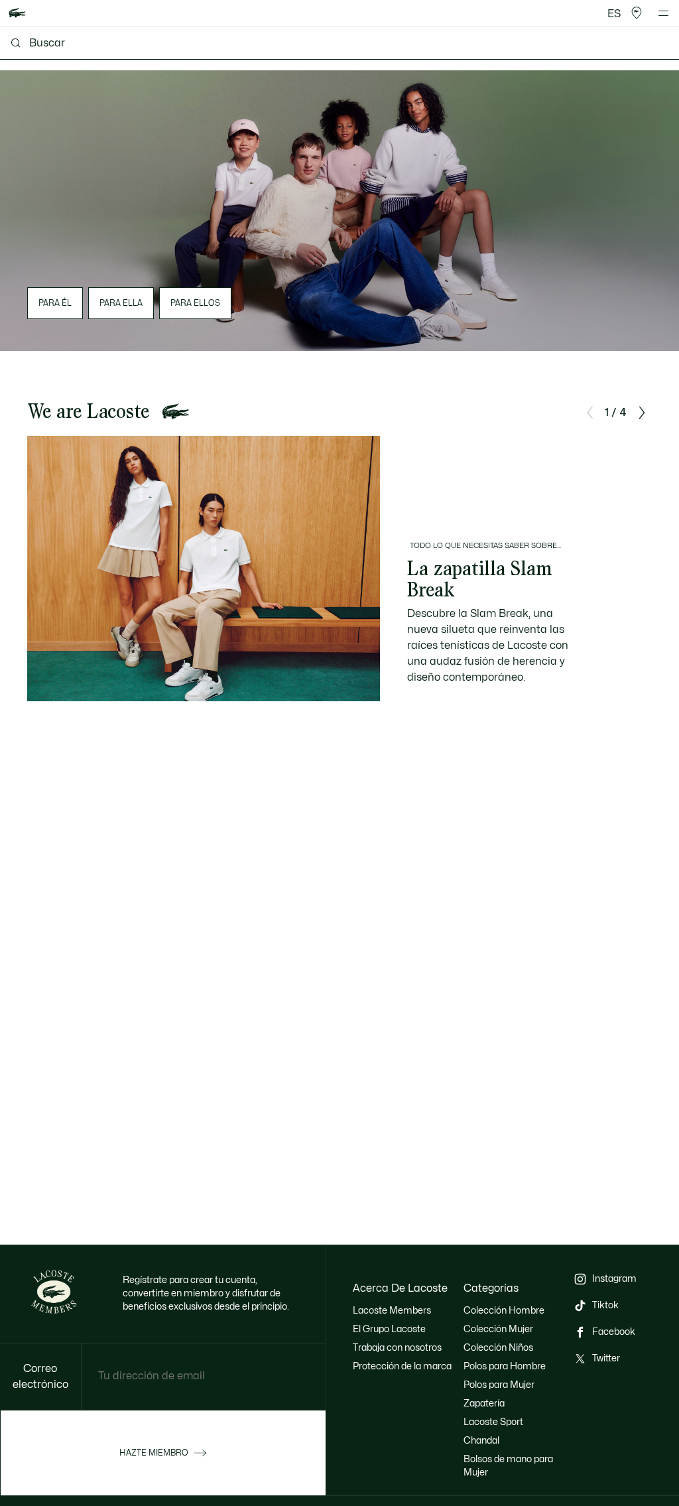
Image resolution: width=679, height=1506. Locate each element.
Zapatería (484, 1403)
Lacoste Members (392, 1310)
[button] (636, 13)
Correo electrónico (40, 1376)
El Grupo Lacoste (389, 1329)
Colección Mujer (498, 1329)
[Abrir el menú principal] (663, 13)
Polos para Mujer (498, 1385)
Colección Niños (498, 1347)
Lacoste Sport (493, 1422)
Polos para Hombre (504, 1366)
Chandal (481, 1440)
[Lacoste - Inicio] (17, 13)
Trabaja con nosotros (397, 1347)
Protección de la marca (402, 1366)
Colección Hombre (503, 1310)
